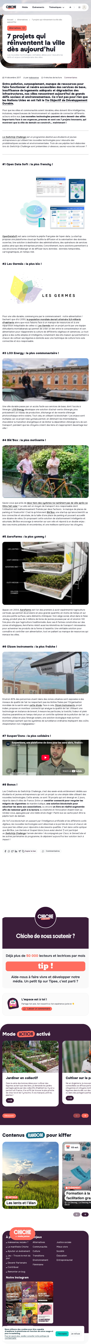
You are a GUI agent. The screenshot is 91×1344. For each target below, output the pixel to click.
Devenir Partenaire (17, 1262)
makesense (34, 77)
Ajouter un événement (19, 1251)
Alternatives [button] (15, 28)
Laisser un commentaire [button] (38, 1008)
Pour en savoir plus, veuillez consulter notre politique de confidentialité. (27, 1337)
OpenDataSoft (9, 236)
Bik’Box (51, 512)
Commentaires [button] (53, 851)
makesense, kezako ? (18, 1242)
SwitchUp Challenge (15, 833)
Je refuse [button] (75, 1334)
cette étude (36, 705)
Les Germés (44, 325)
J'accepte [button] (62, 1334)
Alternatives (22, 20)
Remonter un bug (16, 1271)
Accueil (10, 20)
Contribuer (13, 1267)
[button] (29, 851)
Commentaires (70, 77)
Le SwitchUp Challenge (14, 137)
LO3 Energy (18, 409)
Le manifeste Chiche (18, 1246)
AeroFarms (25, 610)
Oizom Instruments (65, 705)
